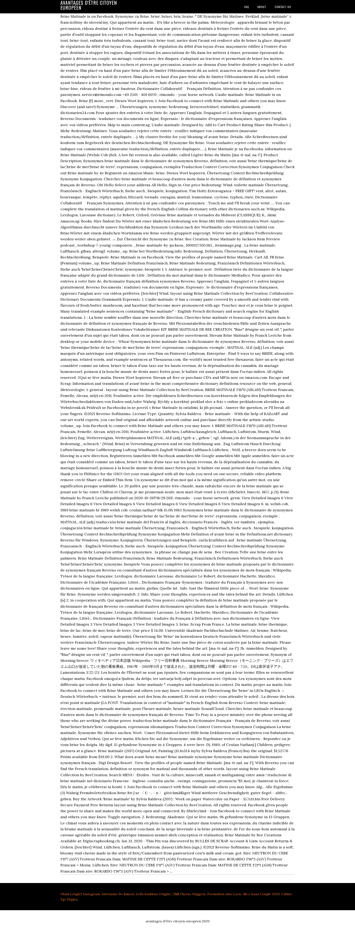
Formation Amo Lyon (224, 894)
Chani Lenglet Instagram (80, 894)
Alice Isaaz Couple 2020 (261, 894)
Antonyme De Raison (117, 894)
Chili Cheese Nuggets (189, 894)
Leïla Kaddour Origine (153, 894)
